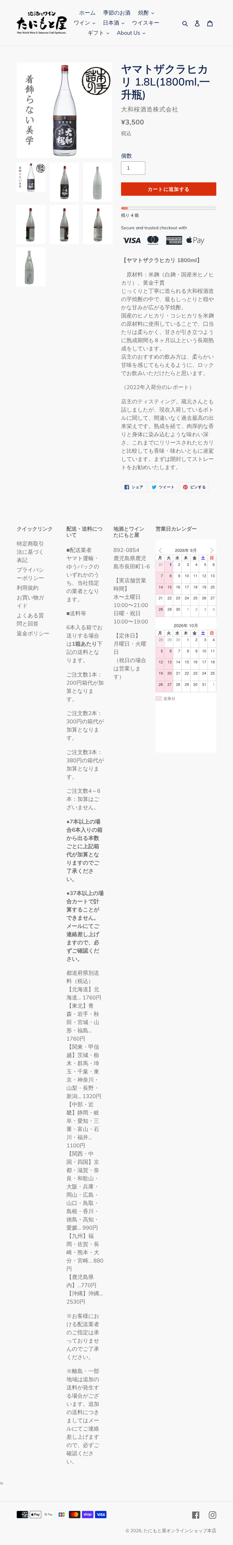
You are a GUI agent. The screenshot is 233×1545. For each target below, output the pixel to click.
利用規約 (28, 587)
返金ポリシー (33, 633)
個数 (126, 155)
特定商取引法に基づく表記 (30, 552)
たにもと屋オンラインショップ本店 (180, 1530)
